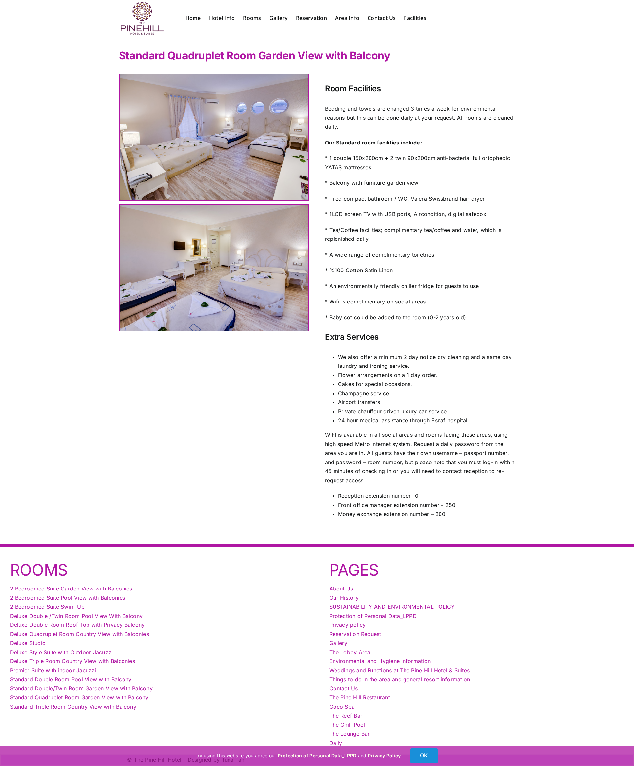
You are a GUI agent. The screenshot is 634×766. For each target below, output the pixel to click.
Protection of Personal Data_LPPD (317, 755)
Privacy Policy (384, 755)
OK (424, 755)
